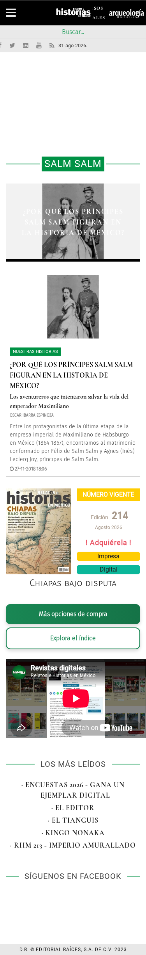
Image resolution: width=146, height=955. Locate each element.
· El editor (73, 808)
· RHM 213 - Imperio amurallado (73, 845)
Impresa (108, 556)
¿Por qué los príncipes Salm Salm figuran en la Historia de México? (73, 222)
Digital (109, 569)
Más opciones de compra (73, 614)
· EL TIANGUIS (73, 820)
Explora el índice (73, 638)
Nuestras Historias (35, 351)
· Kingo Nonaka (73, 832)
